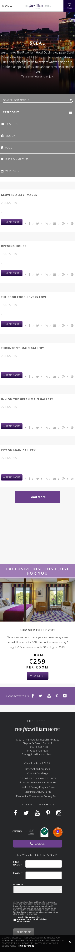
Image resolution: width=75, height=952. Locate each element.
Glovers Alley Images (19, 195)
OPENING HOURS (13, 246)
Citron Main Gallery (18, 450)
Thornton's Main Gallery (22, 348)
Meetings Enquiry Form (38, 791)
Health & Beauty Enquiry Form (37, 787)
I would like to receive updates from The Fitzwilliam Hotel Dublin (32, 919)
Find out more (26, 945)
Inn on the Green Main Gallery (27, 399)
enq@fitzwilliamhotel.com (38, 754)
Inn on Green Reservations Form (37, 778)
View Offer (37, 676)
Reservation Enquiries (37, 768)
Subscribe (24, 932)
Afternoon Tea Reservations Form (37, 782)
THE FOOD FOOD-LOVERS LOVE (24, 297)
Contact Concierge (37, 773)
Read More (12, 222)
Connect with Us (17, 696)
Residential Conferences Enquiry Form (37, 796)
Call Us (39, 843)
